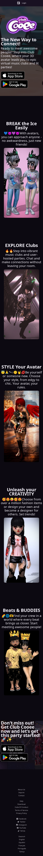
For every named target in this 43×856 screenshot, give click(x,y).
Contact (21, 795)
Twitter (23, 822)
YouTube (22, 828)
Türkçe (22, 852)
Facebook (22, 819)
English (22, 839)
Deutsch (22, 836)
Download (22, 804)
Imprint (21, 792)
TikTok (22, 831)
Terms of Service (21, 810)
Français (22, 845)
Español (22, 842)
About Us (21, 789)
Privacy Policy (21, 813)
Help (21, 801)
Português (22, 848)
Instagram (23, 825)
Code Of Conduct (21, 807)
